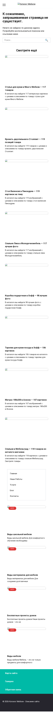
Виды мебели (14, 656)
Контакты (14, 496)
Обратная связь (13, 689)
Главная (13, 473)
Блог (12, 490)
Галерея (9, 681)
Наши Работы (16, 479)
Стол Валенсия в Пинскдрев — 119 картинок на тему (22, 193)
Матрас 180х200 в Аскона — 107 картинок (26, 400)
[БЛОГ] (26, 529)
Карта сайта (11, 673)
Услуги (13, 485)
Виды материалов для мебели (22, 575)
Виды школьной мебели (19, 534)
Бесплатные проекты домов (21, 615)
